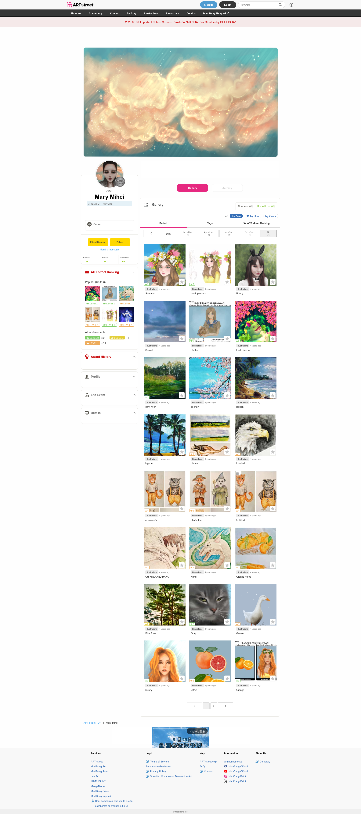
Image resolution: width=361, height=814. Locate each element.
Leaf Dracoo (243, 350)
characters (151, 520)
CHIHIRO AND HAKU (157, 576)
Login (227, 4)
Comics (191, 13)
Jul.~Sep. (229, 233)
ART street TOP (92, 722)
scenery (195, 406)
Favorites (182, 282)
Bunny (239, 293)
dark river (150, 406)
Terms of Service (159, 761)
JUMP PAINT (98, 781)
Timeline (76, 13)
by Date (236, 216)
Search (280, 4)
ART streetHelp (208, 761)
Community (96, 13)
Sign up (208, 4)
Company (265, 761)
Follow (120, 242)
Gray (193, 633)
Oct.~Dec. (250, 233)
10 (86, 261)
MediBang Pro (98, 766)
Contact (208, 771)
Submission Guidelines (158, 766)
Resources (172, 13)
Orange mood (243, 576)
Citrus (194, 690)
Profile (95, 376)
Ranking (131, 13)
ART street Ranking (105, 272)
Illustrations (151, 13)
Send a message (109, 249)
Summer (150, 293)
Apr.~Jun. (209, 233)
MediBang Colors (100, 791)
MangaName (98, 786)
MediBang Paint (99, 771)
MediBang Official (238, 766)
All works (245, 206)
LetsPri (95, 776)
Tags (210, 223)
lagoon (240, 406)
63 (123, 261)
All (268, 233)
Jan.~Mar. (187, 233)
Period (163, 223)
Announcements (233, 761)
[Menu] (291, 5)
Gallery (192, 188)
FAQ (202, 766)
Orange (240, 690)
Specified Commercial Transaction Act (171, 776)
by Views (270, 216)
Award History (101, 356)
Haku (194, 576)
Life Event (98, 395)
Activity (227, 188)
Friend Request (98, 242)
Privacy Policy (158, 771)
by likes (254, 216)
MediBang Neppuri (218, 13)
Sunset (149, 350)
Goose (240, 633)
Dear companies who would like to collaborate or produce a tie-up (113, 803)
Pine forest (151, 633)
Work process (198, 293)
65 (105, 261)
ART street (97, 761)
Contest (114, 13)
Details (96, 413)
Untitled (195, 350)
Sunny (148, 690)
